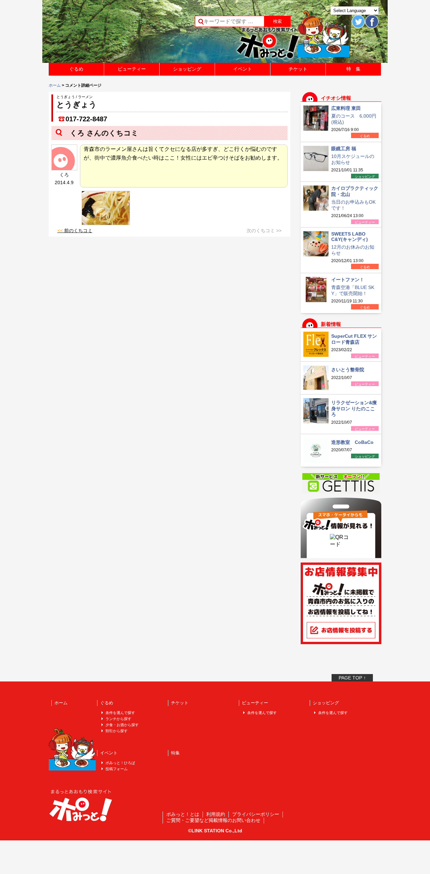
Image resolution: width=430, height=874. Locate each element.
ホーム (55, 85)
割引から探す (116, 731)
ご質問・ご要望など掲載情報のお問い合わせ (213, 820)
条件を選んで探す (120, 713)
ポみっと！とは (182, 814)
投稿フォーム (116, 769)
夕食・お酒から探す (122, 725)
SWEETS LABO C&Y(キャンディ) (349, 236)
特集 (175, 752)
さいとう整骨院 (347, 369)
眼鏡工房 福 (343, 148)
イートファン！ (347, 279)
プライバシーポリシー (255, 814)
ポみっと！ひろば (120, 763)
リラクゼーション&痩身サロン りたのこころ (354, 408)
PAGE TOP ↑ (352, 677)
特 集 (353, 69)
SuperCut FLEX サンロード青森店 (354, 339)
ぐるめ (76, 69)
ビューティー (132, 69)
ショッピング (187, 69)
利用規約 (215, 814)
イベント (242, 69)
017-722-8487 (86, 119)
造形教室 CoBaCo (352, 442)
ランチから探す (118, 719)
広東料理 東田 (346, 108)
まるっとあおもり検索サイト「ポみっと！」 (98, 33)
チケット (298, 69)
